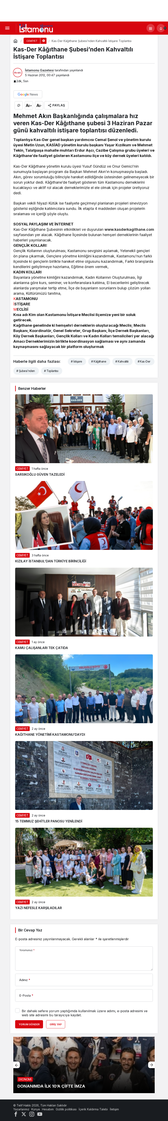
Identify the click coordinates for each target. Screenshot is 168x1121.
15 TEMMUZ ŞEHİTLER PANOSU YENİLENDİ (48, 821)
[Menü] (7, 28)
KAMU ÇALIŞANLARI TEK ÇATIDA (41, 648)
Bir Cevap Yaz (30, 930)
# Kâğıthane (98, 361)
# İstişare (76, 361)
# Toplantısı (51, 371)
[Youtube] (39, 1114)
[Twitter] (23, 1114)
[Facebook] (15, 1114)
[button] (150, 28)
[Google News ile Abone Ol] (28, 94)
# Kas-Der (144, 361)
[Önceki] (16, 1065)
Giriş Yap (56, 1024)
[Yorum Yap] (19, 105)
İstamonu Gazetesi (39, 70)
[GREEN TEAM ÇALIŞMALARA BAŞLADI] (84, 1065)
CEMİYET (22, 468)
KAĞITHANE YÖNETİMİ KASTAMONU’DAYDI (50, 734)
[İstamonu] (36, 28)
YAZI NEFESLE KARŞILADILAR (38, 908)
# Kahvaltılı (121, 361)
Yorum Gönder (29, 1024)
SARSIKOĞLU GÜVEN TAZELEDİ (40, 474)
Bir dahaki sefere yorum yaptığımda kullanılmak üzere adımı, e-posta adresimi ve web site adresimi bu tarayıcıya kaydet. (85, 1013)
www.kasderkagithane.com (129, 229)
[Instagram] (31, 1114)
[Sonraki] (151, 1065)
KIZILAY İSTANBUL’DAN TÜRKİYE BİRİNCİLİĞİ (50, 561)
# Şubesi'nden (25, 371)
